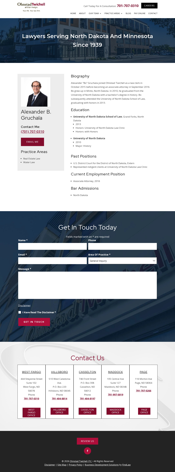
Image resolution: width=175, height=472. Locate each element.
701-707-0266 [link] (143, 390)
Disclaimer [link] (49, 464)
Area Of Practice (99, 254)
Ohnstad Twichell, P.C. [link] (81, 461)
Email (22, 254)
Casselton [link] (87, 372)
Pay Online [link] (139, 13)
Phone (92, 240)
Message (24, 269)
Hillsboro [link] (59, 372)
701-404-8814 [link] (59, 398)
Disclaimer (24, 305)
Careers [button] (149, 5)
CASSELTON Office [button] (87, 411)
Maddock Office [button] (115, 411)
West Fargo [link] (31, 372)
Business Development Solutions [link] (102, 464)
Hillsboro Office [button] (59, 411)
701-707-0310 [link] (127, 5)
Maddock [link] (115, 372)
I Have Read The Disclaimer (39, 312)
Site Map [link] (61, 464)
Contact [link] (153, 13)
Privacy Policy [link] (75, 464)
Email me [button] (32, 141)
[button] (87, 450)
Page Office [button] (144, 411)
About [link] (82, 13)
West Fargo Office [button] (31, 412)
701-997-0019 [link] (115, 394)
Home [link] (73, 13)
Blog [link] (128, 13)
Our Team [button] (94, 13)
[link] (31, 7)
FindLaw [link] (126, 464)
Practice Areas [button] (112, 13)
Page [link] (143, 372)
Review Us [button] (87, 441)
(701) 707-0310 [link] (32, 131)
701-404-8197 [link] (87, 398)
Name (23, 240)
